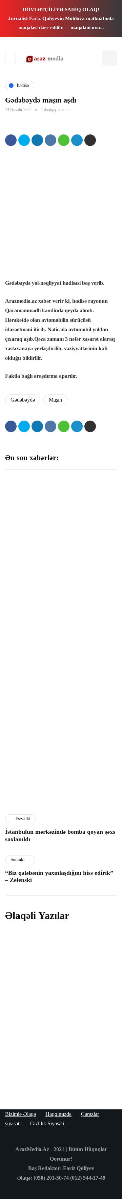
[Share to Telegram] (77, 140)
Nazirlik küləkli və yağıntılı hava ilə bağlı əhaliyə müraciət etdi (89, 772)
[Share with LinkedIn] (37, 140)
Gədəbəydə (23, 400)
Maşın (55, 400)
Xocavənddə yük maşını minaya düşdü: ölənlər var (57, 1067)
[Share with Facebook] (11, 140)
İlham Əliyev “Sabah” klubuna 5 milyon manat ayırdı (89, 524)
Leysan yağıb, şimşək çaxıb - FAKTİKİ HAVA (30, 606)
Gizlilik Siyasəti (47, 1123)
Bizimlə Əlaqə (20, 1114)
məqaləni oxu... (87, 27)
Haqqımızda (58, 1114)
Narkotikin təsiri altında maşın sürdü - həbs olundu (56, 955)
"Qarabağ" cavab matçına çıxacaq (28, 768)
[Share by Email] (90, 140)
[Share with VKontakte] (50, 140)
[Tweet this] (24, 140)
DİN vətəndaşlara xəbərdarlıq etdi (86, 603)
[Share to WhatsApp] (63, 140)
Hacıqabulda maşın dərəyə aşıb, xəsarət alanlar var (53, 1011)
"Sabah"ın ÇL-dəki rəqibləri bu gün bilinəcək (29, 689)
